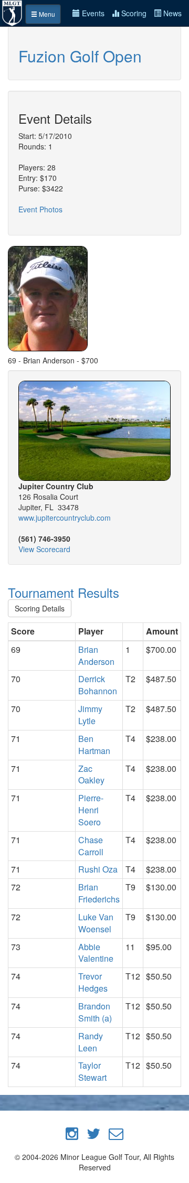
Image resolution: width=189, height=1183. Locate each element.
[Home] (12, 12)
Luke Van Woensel (95, 923)
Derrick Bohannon (97, 685)
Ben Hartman (94, 745)
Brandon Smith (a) (95, 1012)
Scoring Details (40, 608)
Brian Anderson (96, 655)
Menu (46, 13)
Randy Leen (90, 1042)
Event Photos (40, 209)
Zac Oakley (91, 774)
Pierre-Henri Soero (90, 810)
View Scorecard (44, 549)
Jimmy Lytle (90, 715)
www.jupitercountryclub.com (64, 517)
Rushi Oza (98, 869)
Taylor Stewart (92, 1071)
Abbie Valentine (95, 953)
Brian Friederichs (99, 893)
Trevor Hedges (93, 982)
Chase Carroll (90, 846)
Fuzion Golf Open (80, 56)
